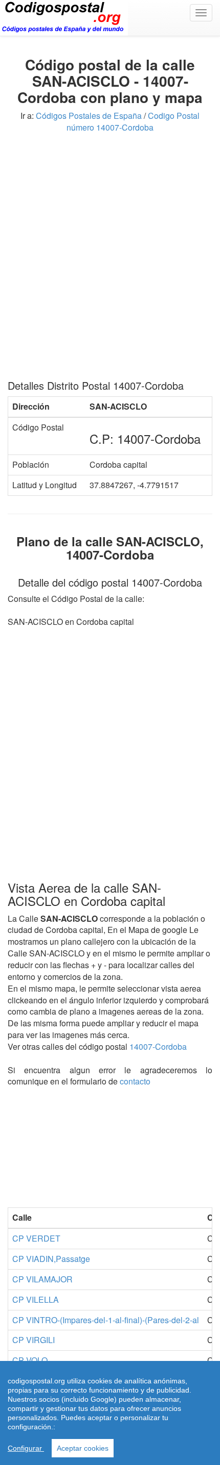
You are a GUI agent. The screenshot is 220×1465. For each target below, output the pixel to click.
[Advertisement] (110, 260)
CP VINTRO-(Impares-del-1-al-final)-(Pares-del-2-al (105, 1320)
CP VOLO (30, 1360)
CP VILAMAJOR (42, 1279)
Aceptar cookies (82, 1448)
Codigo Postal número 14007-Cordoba (133, 121)
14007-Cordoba (158, 1046)
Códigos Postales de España (89, 115)
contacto (135, 1081)
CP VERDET (36, 1238)
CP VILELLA (35, 1299)
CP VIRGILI (33, 1340)
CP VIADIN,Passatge (51, 1259)
